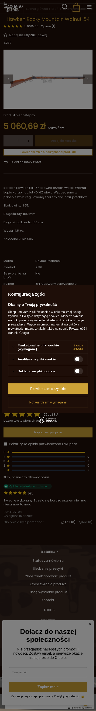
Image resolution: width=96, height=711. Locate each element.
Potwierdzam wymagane (48, 402)
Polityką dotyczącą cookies (40, 316)
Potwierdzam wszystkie (48, 388)
